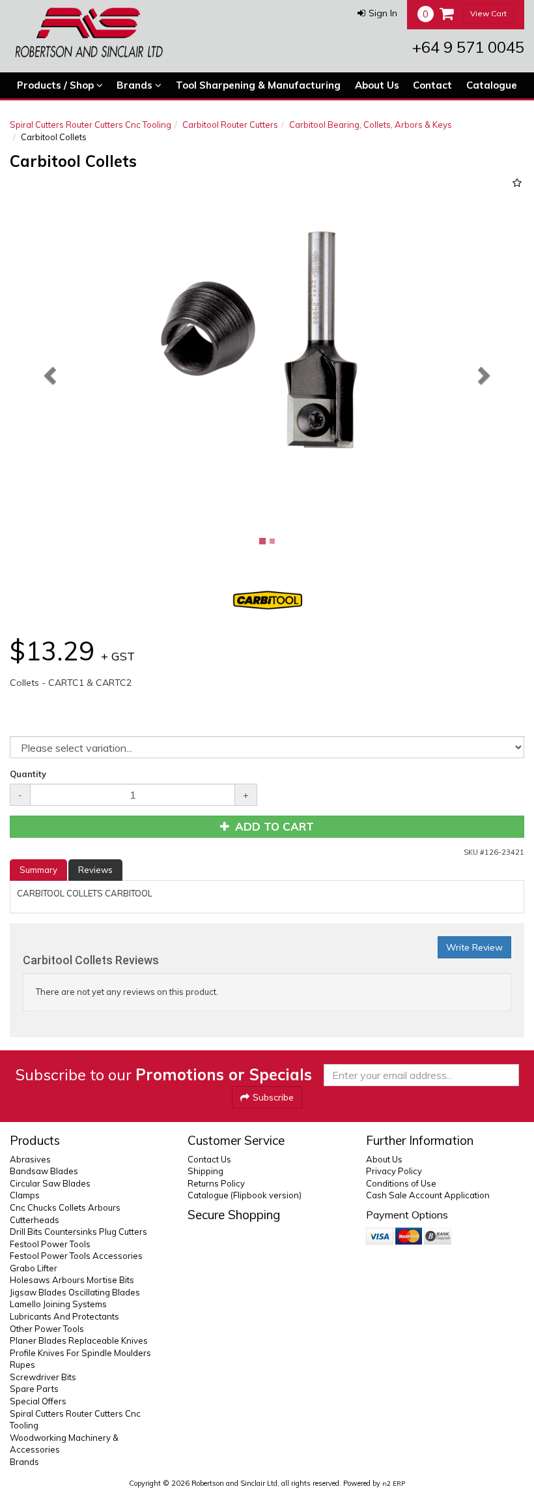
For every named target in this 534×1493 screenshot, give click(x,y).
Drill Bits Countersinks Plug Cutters (78, 1231)
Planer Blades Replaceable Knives (79, 1340)
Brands (136, 85)
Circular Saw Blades (50, 1183)
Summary (38, 870)
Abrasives (30, 1159)
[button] (377, 13)
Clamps (25, 1195)
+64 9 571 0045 (468, 47)
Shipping (205, 1171)
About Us (377, 85)
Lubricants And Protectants (64, 1316)
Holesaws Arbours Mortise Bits (72, 1280)
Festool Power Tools (50, 1244)
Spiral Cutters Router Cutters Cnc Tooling (90, 124)
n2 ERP (393, 1483)
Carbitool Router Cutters (230, 124)
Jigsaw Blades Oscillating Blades (75, 1292)
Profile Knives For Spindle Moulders (80, 1353)
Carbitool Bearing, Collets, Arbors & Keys (370, 124)
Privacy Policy (394, 1171)
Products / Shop (56, 85)
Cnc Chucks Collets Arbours (65, 1207)
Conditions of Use (401, 1183)
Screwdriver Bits (43, 1377)
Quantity (28, 774)
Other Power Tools (47, 1328)
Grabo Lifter (33, 1268)
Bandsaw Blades (44, 1171)
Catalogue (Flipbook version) (245, 1195)
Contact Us (209, 1159)
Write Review (474, 947)
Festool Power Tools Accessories (76, 1255)
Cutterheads (34, 1220)
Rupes (22, 1364)
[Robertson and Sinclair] (89, 32)
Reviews (95, 870)
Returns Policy (216, 1183)
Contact (432, 85)
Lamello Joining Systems (58, 1304)
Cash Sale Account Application (428, 1195)
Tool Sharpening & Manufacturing (258, 85)
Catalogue (491, 85)
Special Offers (38, 1401)
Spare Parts (34, 1388)
